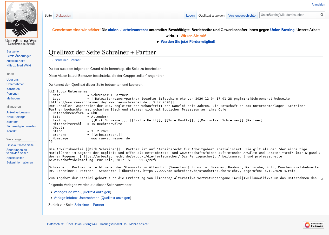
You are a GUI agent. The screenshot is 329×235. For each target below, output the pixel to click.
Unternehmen (16, 84)
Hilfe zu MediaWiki (19, 65)
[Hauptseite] (21, 23)
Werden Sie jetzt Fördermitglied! (188, 41)
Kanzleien (13, 89)
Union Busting (282, 30)
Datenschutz (55, 224)
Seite (48, 15)
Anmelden (318, 4)
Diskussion (63, 15)
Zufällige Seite (16, 61)
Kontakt (11, 131)
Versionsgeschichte (242, 15)
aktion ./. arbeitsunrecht (128, 30)
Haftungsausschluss (113, 224)
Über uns (13, 79)
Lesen (190, 15)
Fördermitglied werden (21, 126)
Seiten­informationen (20, 162)
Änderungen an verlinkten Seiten (17, 151)
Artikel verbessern (18, 112)
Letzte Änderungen (19, 56)
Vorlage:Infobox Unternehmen (76, 198)
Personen (13, 93)
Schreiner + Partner (67, 60)
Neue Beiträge (16, 117)
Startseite (13, 51)
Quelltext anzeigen (96, 192)
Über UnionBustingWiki (81, 224)
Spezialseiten (15, 158)
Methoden (13, 98)
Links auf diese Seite (20, 145)
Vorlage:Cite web (66, 192)
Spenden (13, 122)
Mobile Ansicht (138, 224)
